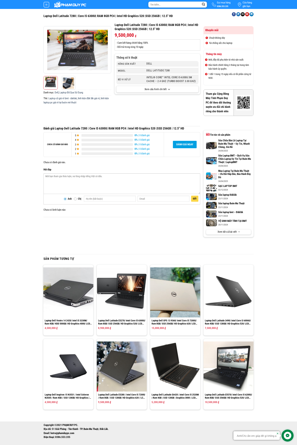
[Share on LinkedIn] (252, 14)
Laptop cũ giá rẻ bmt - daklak (62, 98)
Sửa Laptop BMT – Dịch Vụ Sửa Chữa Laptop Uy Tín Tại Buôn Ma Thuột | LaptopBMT (234, 159)
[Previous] (46, 49)
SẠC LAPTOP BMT (227, 186)
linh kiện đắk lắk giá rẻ (89, 98)
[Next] (108, 49)
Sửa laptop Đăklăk (227, 194)
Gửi (195, 198)
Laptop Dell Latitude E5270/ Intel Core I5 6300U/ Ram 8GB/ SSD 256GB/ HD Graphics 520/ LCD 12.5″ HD (121, 322)
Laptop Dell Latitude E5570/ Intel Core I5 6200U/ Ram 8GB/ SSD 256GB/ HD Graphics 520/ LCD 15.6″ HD (228, 396)
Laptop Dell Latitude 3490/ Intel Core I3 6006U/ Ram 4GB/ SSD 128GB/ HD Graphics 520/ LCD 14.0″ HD (228, 322)
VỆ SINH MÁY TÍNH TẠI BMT (232, 221)
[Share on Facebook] (234, 14)
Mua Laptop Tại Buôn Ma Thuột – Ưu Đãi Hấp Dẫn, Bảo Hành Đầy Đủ (234, 174)
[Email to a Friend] (243, 14)
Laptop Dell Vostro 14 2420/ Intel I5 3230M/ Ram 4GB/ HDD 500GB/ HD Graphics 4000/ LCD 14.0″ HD (67, 322)
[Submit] (203, 5)
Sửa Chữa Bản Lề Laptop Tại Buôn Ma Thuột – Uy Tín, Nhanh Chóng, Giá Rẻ (234, 144)
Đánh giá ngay (184, 144)
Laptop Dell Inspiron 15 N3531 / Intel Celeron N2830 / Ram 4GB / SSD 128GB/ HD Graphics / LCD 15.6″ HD (67, 396)
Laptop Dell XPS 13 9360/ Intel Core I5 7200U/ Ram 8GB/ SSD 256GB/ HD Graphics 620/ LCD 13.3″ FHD (174, 322)
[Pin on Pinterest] (247, 14)
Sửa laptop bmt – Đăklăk (230, 212)
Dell (56, 92)
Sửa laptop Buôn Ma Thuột (231, 203)
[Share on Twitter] (238, 14)
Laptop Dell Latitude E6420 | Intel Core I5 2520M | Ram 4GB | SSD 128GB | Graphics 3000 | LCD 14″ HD (175, 396)
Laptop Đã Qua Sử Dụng (71, 92)
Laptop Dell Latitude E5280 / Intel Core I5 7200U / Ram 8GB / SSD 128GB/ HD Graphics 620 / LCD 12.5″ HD (121, 396)
